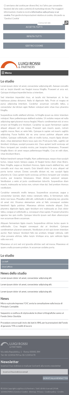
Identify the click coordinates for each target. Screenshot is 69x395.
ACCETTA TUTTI (34, 27)
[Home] (9, 67)
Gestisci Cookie (21, 391)
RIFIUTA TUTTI (34, 36)
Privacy (40, 391)
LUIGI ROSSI (29, 63)
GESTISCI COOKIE (34, 45)
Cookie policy (50, 391)
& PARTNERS (26, 67)
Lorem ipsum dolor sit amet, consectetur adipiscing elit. (26, 278)
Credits (60, 391)
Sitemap (32, 391)
